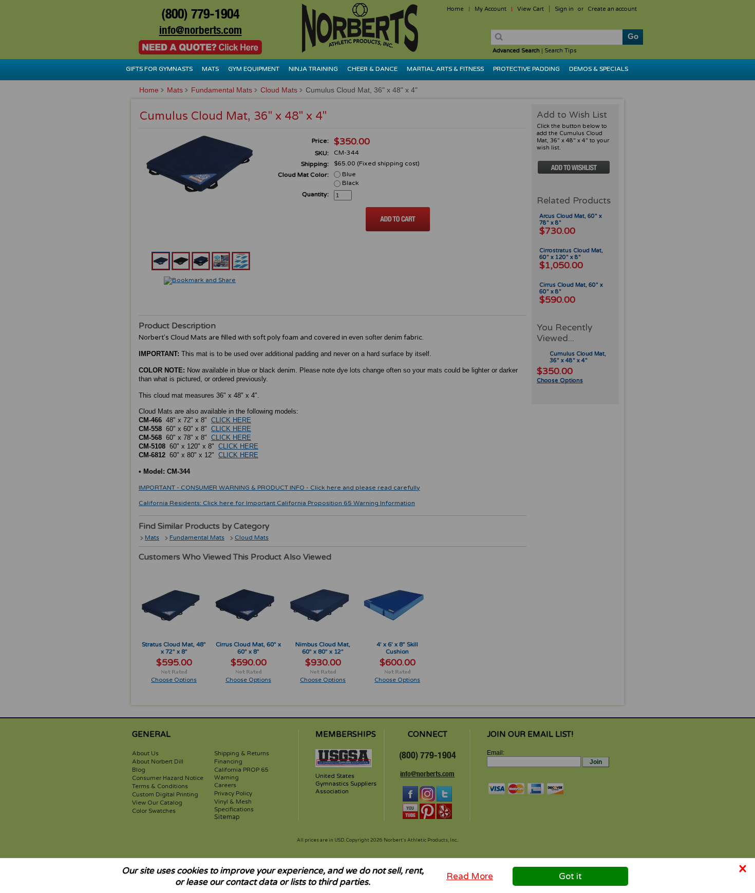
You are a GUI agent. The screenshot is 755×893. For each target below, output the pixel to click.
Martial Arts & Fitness (445, 68)
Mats (210, 68)
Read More (469, 876)
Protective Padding (526, 68)
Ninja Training (313, 68)
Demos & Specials (598, 68)
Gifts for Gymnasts (159, 68)
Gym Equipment (253, 68)
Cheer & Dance (372, 68)
